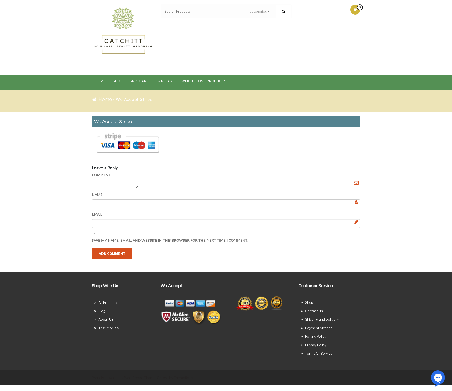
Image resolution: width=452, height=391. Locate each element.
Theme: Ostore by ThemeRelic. (168, 378)
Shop (118, 81)
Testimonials (108, 328)
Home (100, 81)
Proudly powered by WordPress (117, 378)
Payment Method (319, 328)
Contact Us (314, 311)
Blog (101, 311)
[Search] (283, 11)
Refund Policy (315, 336)
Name (97, 195)
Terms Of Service (319, 353)
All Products (108, 302)
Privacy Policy (315, 345)
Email (97, 214)
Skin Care (139, 81)
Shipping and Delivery (322, 319)
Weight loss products (204, 81)
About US (105, 319)
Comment (101, 175)
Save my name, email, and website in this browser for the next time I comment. (170, 240)
